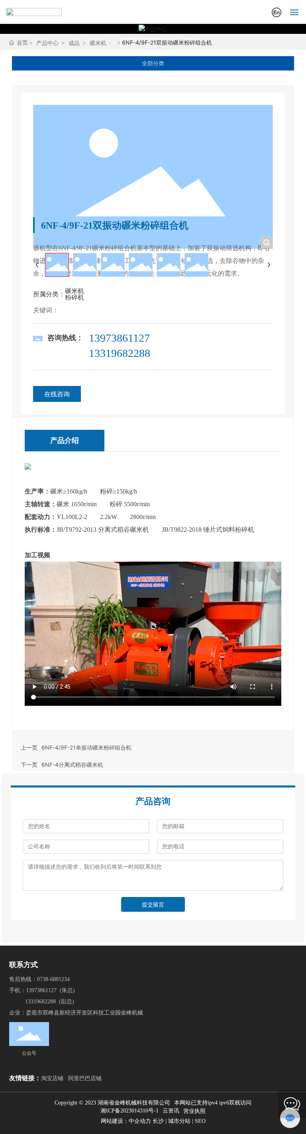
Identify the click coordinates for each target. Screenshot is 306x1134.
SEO (200, 1121)
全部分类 (153, 63)
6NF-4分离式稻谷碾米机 (72, 764)
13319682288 (119, 353)
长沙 (158, 1121)
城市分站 (179, 1121)
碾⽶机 (98, 42)
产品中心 (47, 42)
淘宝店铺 (52, 1078)
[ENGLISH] (276, 11)
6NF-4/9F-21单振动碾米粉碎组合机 (86, 747)
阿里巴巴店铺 (85, 1078)
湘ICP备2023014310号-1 (129, 1111)
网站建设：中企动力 (127, 1121)
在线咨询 (57, 394)
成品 (74, 42)
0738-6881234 (53, 979)
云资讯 (171, 1111)
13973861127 (119, 338)
